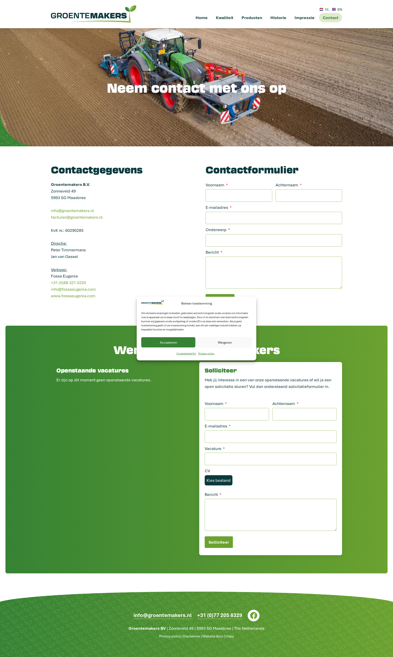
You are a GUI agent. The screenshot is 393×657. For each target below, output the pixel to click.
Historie (278, 17)
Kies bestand (219, 480)
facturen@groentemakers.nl (77, 217)
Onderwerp (216, 229)
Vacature (213, 448)
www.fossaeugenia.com (73, 295)
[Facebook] (253, 615)
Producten (252, 17)
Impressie (305, 17)
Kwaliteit (224, 17)
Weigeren (225, 342)
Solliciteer (219, 542)
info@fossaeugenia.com (73, 289)
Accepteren (168, 342)
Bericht (212, 252)
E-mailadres (217, 207)
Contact (330, 17)
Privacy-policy (206, 353)
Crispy (229, 636)
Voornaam (215, 184)
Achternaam (287, 184)
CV (207, 470)
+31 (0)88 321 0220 (68, 282)
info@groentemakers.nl (72, 210)
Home (202, 17)
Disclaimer (191, 636)
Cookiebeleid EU (186, 353)
